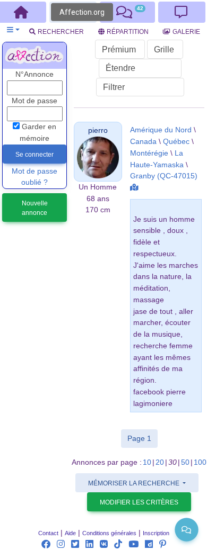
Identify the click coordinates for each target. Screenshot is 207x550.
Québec (176, 142)
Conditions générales (109, 533)
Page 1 (142, 438)
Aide (70, 533)
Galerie (186, 31)
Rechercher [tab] (61, 31)
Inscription (156, 533)
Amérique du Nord (161, 130)
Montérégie (149, 153)
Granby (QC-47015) (163, 176)
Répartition (128, 31)
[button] (13, 30)
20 (160, 462)
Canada (143, 142)
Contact (48, 533)
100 (200, 462)
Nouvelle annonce (35, 208)
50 (185, 462)
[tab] (127, 12)
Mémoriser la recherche (134, 483)
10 (147, 462)
